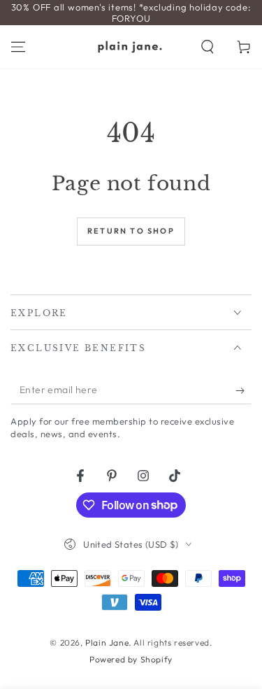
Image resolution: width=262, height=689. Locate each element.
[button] (207, 47)
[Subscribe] (243, 390)
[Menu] (18, 47)
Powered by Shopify (131, 659)
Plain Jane (107, 642)
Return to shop (131, 231)
